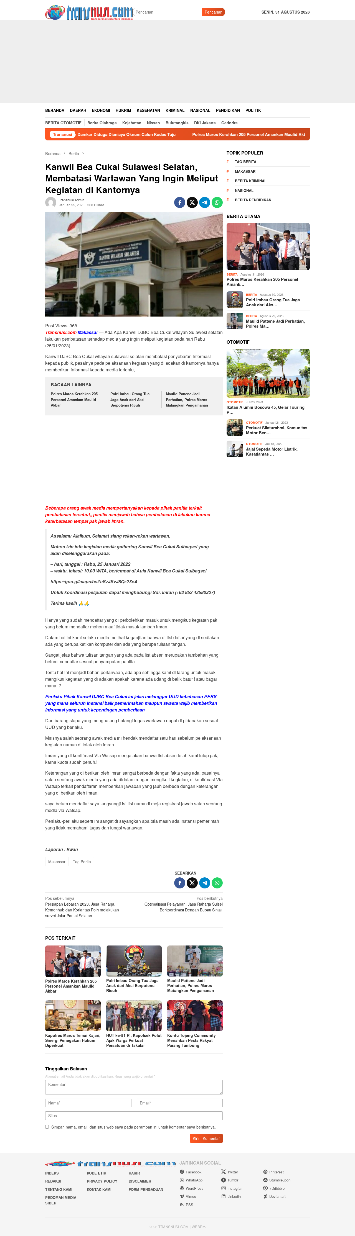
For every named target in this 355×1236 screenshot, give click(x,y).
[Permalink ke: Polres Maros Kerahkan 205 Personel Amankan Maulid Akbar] (73, 961)
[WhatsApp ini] (217, 202)
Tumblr (232, 1180)
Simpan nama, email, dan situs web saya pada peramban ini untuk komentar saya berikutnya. (133, 1127)
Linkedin (234, 1196)
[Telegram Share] (204, 202)
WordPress (195, 1188)
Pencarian (213, 12)
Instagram (235, 1188)
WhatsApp (194, 1180)
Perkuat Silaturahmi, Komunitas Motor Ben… (276, 430)
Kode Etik (96, 1173)
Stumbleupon (279, 1180)
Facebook (194, 1172)
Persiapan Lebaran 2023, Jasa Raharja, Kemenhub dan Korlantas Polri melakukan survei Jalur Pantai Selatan (82, 906)
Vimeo (191, 1196)
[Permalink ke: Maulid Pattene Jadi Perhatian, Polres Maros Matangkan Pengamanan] (195, 961)
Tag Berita (82, 861)
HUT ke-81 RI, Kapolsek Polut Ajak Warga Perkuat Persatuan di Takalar (134, 1040)
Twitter (232, 1172)
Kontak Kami (99, 1189)
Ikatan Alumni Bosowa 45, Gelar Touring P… (266, 410)
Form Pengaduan (146, 1189)
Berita (232, 274)
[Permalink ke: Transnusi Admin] (50, 201)
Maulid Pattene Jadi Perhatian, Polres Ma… (275, 323)
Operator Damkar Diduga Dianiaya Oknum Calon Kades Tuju (87, 134)
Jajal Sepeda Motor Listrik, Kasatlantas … (272, 451)
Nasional (244, 190)
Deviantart (277, 1196)
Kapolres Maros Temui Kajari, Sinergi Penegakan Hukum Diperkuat (72, 1040)
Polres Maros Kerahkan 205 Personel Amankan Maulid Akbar (221, 134)
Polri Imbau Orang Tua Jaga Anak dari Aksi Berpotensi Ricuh (129, 399)
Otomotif (235, 402)
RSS (189, 1204)
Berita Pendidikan (253, 199)
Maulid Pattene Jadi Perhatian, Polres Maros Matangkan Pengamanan (187, 399)
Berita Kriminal (251, 180)
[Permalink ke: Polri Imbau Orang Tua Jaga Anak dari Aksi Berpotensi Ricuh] (134, 961)
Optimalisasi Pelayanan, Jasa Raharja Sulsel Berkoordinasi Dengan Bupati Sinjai (183, 904)
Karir (134, 1173)
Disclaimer (140, 1181)
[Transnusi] (89, 11)
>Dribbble (277, 1188)
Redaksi (53, 1181)
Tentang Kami (58, 1189)
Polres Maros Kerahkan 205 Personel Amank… (262, 282)
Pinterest (276, 1172)
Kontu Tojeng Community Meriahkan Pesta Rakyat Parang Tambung (191, 1040)
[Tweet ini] (192, 202)
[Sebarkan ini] (179, 202)
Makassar (56, 861)
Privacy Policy (102, 1181)
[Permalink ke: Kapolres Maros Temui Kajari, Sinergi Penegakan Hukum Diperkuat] (73, 1015)
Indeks (52, 1173)
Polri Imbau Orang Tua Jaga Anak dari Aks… (273, 302)
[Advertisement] (177, 62)
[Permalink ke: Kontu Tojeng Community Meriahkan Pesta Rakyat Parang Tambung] (195, 1015)
